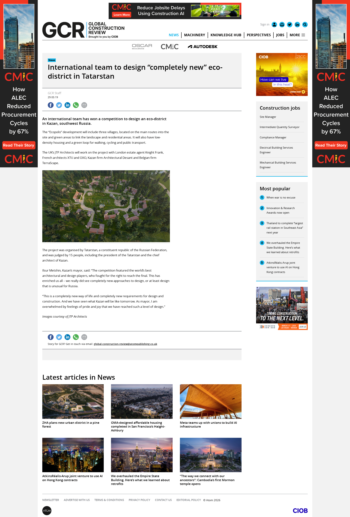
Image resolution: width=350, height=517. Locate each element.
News (174, 35)
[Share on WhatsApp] (76, 105)
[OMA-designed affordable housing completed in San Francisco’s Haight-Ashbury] (142, 401)
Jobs (280, 35)
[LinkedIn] (297, 24)
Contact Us (163, 500)
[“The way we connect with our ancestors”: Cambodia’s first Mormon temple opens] (211, 455)
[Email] (282, 24)
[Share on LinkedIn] (67, 105)
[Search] (305, 24)
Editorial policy (188, 500)
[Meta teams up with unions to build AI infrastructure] (211, 401)
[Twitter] (289, 24)
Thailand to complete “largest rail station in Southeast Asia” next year (285, 227)
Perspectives (259, 35)
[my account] (274, 24)
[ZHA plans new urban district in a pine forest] (73, 401)
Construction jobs (280, 108)
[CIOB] (241, 510)
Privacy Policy (139, 500)
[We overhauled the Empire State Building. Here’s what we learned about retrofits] (142, 455)
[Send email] (84, 105)
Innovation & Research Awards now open (281, 210)
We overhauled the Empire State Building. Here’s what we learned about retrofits (283, 247)
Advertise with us (77, 500)
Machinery (194, 35)
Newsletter (50, 500)
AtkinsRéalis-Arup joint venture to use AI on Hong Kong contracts (283, 267)
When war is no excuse (281, 197)
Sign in (264, 24)
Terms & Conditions (109, 500)
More (295, 35)
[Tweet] (59, 105)
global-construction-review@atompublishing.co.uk (125, 344)
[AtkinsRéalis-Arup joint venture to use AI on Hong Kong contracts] (73, 455)
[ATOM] (108, 510)
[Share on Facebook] (51, 105)
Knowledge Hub (226, 35)
